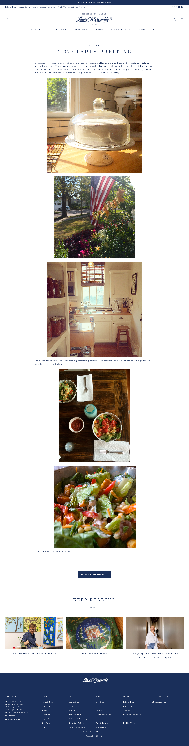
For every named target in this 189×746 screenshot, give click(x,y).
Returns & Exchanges (79, 719)
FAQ (98, 706)
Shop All (36, 30)
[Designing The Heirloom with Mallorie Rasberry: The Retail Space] (155, 633)
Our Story (100, 702)
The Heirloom (39, 7)
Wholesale (101, 727)
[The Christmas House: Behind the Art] (34, 633)
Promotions (74, 710)
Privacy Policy (76, 715)
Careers (99, 719)
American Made (103, 715)
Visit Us (62, 7)
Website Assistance (159, 702)
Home (100, 30)
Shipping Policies (77, 723)
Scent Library (58, 30)
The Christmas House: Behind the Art (34, 653)
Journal (52, 7)
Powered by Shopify (94, 736)
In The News (129, 723)
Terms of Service (77, 727)
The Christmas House (94, 653)
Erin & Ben (10, 7)
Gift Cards (137, 30)
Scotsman (83, 30)
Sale (153, 30)
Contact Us (74, 702)
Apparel (117, 30)
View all (94, 608)
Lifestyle (45, 715)
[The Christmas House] (94, 633)
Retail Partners (103, 723)
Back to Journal (96, 575)
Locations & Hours (77, 7)
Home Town (24, 7)
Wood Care (74, 706)
